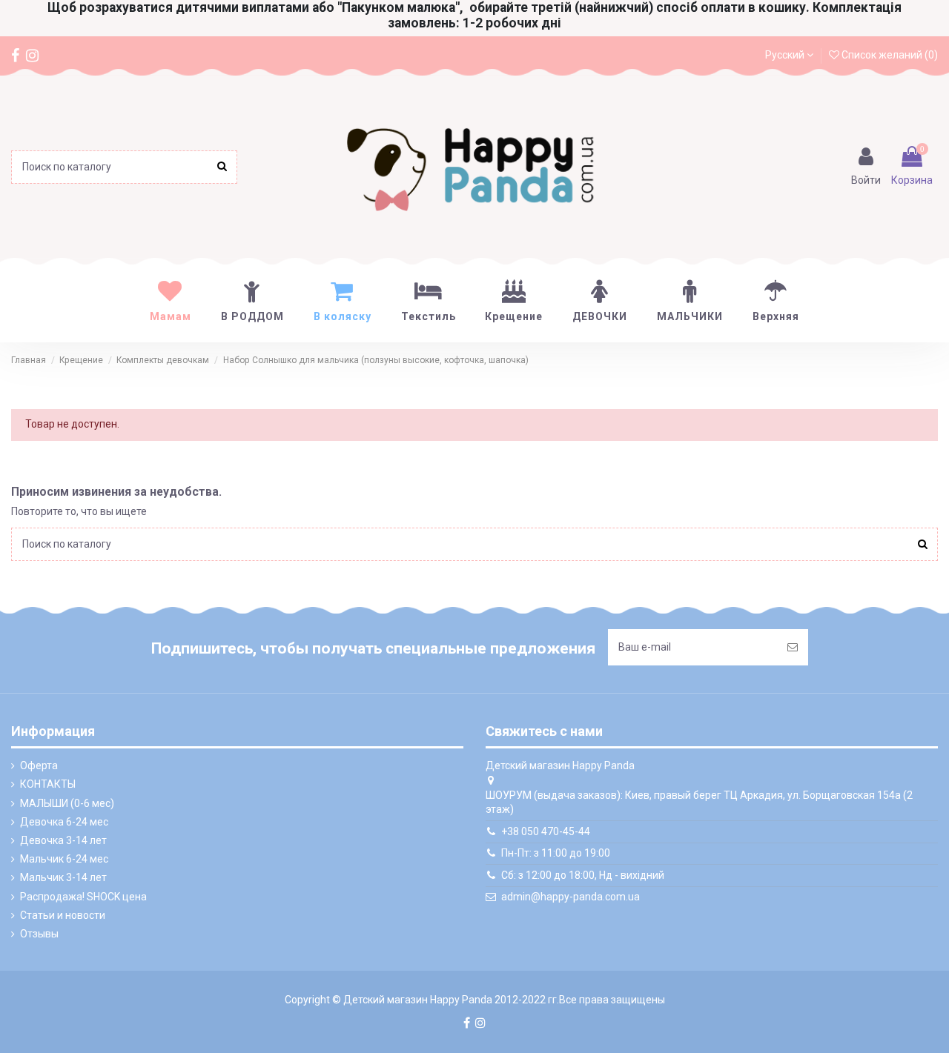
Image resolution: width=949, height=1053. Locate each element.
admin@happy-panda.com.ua (570, 897)
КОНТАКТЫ (48, 784)
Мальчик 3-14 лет (63, 877)
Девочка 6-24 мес (64, 822)
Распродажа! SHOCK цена (83, 897)
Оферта (39, 765)
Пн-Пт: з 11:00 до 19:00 (555, 853)
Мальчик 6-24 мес (64, 859)
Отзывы (39, 934)
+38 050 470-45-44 (545, 831)
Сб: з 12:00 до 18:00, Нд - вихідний (582, 875)
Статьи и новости (62, 915)
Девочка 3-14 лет (63, 840)
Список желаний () (888, 55)
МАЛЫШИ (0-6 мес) (67, 803)
